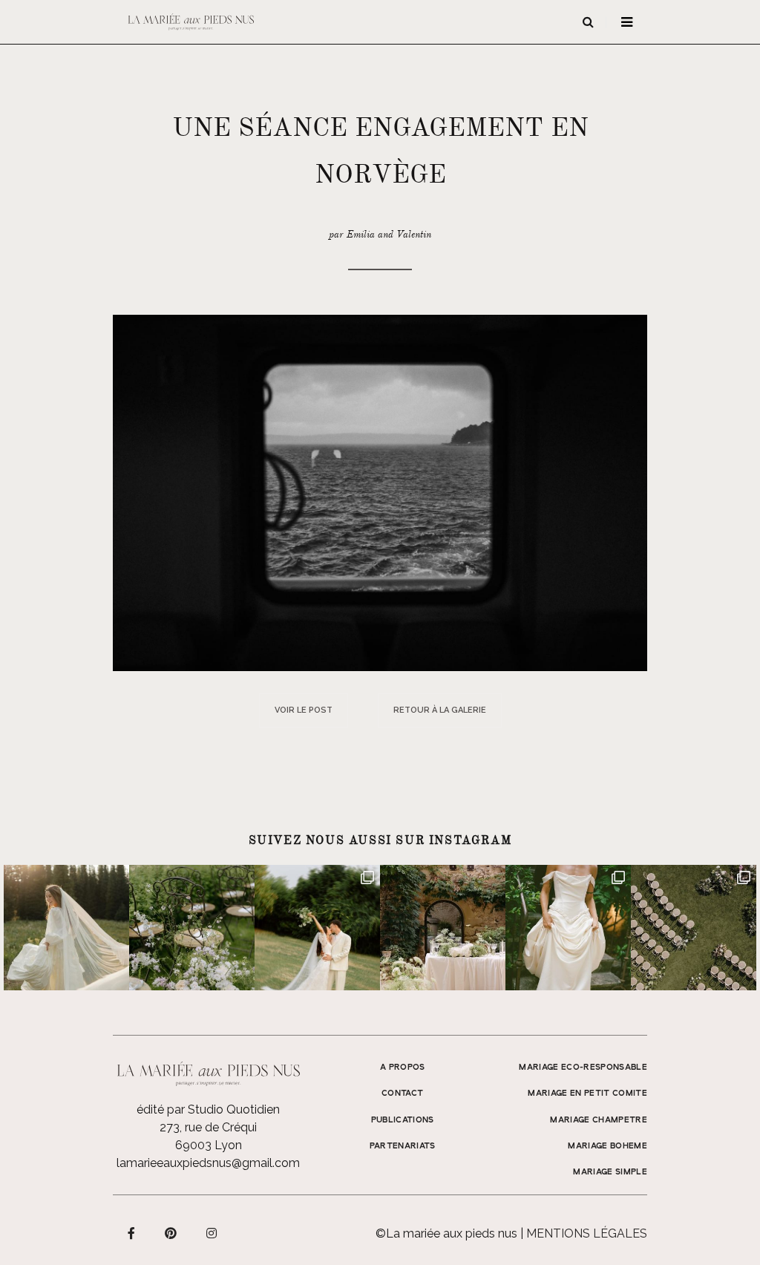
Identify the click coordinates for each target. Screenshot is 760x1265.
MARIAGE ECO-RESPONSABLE (583, 1067)
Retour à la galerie (439, 710)
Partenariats (403, 1146)
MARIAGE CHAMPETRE (598, 1120)
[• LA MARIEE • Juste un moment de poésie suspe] (66, 927)
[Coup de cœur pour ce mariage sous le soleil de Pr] (568, 927)
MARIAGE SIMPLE (610, 1172)
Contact (402, 1093)
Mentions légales (586, 1233)
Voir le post (303, 710)
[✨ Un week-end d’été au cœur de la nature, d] (317, 927)
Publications (402, 1120)
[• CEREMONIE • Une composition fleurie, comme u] (192, 927)
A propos (402, 1067)
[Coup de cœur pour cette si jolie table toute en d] (442, 927)
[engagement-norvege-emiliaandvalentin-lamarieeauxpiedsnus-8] (380, 492)
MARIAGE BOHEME (607, 1146)
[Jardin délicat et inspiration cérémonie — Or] (693, 927)
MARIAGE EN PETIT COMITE (587, 1093)
